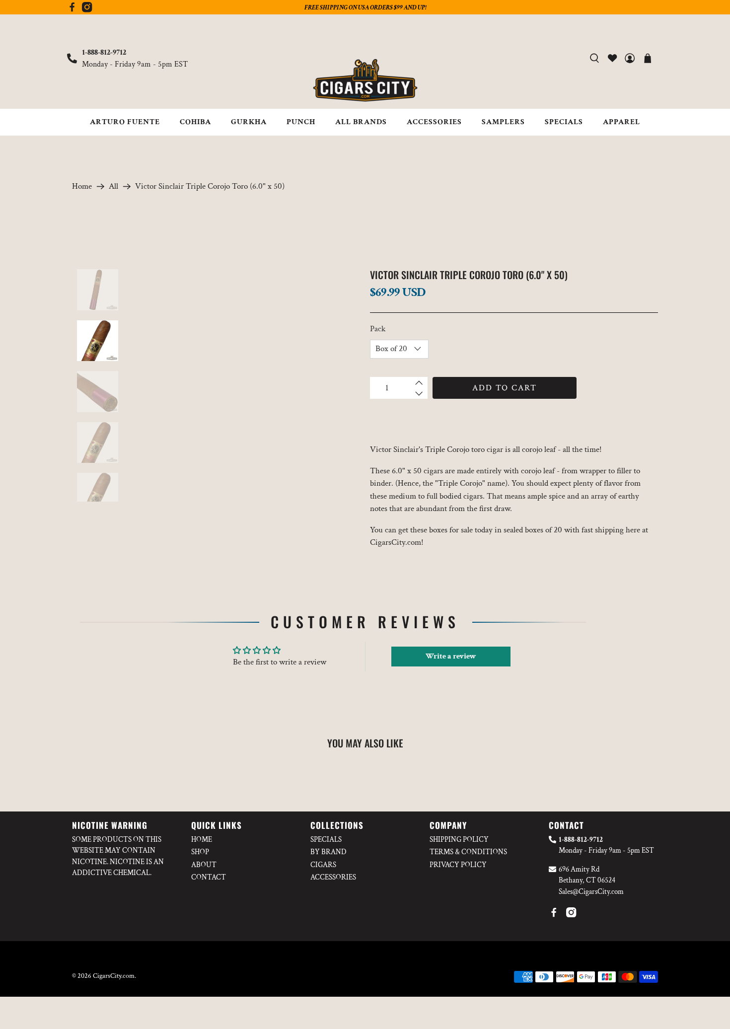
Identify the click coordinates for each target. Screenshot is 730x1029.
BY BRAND (328, 852)
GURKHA (249, 122)
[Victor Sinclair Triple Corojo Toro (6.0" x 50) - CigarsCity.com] (244, 385)
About (204, 865)
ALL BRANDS (361, 122)
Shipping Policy (459, 839)
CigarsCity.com (114, 975)
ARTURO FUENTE (125, 122)
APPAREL (621, 122)
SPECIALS (564, 122)
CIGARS (323, 865)
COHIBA (195, 122)
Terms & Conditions (468, 852)
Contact (208, 877)
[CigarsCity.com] (365, 80)
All (113, 186)
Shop (200, 852)
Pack (377, 328)
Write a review (451, 656)
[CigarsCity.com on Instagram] (87, 9)
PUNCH (301, 122)
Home (82, 186)
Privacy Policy (458, 865)
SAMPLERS (503, 122)
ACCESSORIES (434, 122)
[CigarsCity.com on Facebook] (72, 9)
